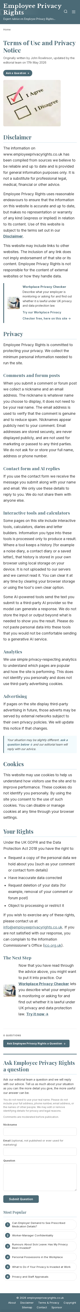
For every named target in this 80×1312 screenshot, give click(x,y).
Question (9, 1160)
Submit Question (21, 1199)
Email (33, 1142)
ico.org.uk (52, 945)
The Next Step (17, 957)
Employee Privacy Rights (32, 9)
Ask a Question (16, 73)
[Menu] (74, 12)
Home (7, 29)
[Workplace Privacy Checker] (9, 991)
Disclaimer (27, 1302)
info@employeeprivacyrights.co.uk (32, 927)
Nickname (10, 1124)
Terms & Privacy (48, 1302)
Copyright (70, 1302)
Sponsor (56, 1307)
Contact (42, 1307)
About (12, 1302)
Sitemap (27, 1307)
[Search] (66, 12)
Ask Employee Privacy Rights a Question (34, 1043)
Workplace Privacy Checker (44, 287)
